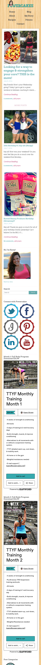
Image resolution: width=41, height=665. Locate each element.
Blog (29, 12)
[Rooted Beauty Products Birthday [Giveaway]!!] (20, 194)
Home (12, 12)
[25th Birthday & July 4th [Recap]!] (20, 127)
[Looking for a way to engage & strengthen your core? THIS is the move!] (20, 47)
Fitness (29, 20)
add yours (16, 98)
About (12, 16)
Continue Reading (11, 95)
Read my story (8, 282)
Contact (20, 24)
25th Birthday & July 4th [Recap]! (18, 146)
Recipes (12, 20)
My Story (28, 16)
